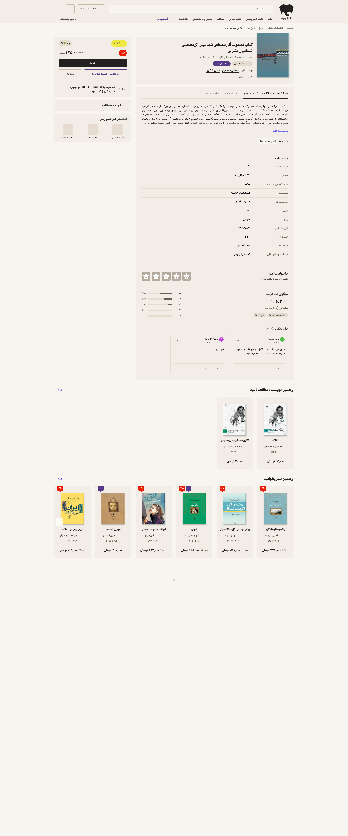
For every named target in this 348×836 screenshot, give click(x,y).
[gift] (161, 77)
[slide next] (59, 522)
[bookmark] (152, 77)
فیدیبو (289, 28)
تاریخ (261, 28)
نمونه (70, 73)
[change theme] (58, 8)
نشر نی (242, 77)
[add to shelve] (117, 129)
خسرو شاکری (213, 70)
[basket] (70, 8)
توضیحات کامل (280, 131)
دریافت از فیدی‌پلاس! (105, 73)
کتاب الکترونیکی (275, 28)
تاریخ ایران (250, 28)
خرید (93, 63)
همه (60, 390)
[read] (68, 129)
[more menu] (143, 77)
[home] (286, 12)
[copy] (62, 89)
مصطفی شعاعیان (230, 70)
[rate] (186, 276)
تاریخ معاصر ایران (233, 28)
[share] (169, 77)
